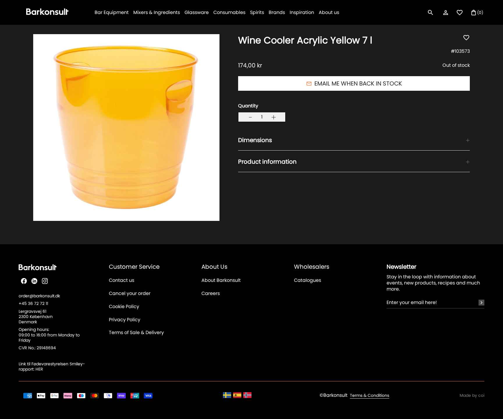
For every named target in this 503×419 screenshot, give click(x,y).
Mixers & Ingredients (156, 12)
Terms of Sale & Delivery (136, 333)
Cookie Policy (124, 307)
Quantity (248, 106)
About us (329, 12)
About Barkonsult (221, 280)
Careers (210, 294)
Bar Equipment (112, 12)
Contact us (121, 280)
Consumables (229, 12)
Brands (277, 12)
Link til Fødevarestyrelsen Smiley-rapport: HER (52, 366)
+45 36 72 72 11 (33, 303)
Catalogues (307, 280)
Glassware (197, 12)
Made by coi (472, 395)
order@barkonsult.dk (39, 296)
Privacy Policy (124, 320)
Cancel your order (129, 294)
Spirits (257, 12)
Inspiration (302, 12)
